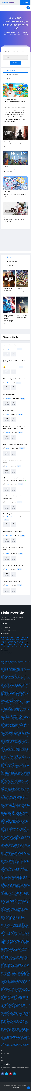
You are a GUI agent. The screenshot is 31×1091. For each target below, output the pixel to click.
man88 (16, 958)
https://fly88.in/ (11, 860)
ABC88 (18, 854)
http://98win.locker (24, 970)
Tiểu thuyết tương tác (17, 219)
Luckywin (8, 782)
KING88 (14, 863)
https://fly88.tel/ (15, 706)
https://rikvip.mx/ (19, 795)
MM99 (14, 882)
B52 (26, 644)
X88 (1, 896)
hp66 (16, 772)
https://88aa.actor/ (11, 707)
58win (20, 738)
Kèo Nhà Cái (26, 816)
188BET (5, 755)
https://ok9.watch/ (18, 749)
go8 (2, 772)
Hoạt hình (9, 221)
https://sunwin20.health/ (14, 907)
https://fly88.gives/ (22, 730)
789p (12, 895)
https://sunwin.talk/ (4, 691)
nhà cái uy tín (14, 663)
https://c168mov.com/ (17, 768)
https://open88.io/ (14, 932)
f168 (24, 712)
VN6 (22, 925)
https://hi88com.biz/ (21, 819)
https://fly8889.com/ (19, 735)
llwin (22, 891)
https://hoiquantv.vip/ (21, 728)
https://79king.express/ (5, 675)
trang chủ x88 (16, 832)
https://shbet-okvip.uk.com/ (6, 866)
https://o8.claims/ (4, 924)
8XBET (14, 795)
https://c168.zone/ (4, 798)
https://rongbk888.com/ (12, 678)
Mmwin (11, 831)
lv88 (15, 880)
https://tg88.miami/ (17, 925)
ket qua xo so (23, 639)
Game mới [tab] (12, 70)
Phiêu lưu (17, 143)
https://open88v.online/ (5, 786)
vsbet (9, 747)
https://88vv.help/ (21, 917)
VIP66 (17, 668)
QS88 (9, 748)
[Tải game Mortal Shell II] (15, 132)
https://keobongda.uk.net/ (6, 931)
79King (16, 716)
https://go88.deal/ (22, 695)
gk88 (9, 781)
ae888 (4, 707)
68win (16, 794)
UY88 (2, 811)
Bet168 (2, 699)
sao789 (20, 733)
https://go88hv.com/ (26, 795)
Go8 (18, 950)
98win (19, 776)
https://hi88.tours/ (4, 856)
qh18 (28, 894)
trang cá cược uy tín (23, 746)
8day (25, 733)
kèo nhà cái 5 (17, 847)
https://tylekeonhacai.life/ (14, 698)
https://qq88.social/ (4, 956)
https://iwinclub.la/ (26, 661)
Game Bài (3, 805)
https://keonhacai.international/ (6, 759)
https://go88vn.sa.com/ (19, 720)
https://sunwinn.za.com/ (13, 711)
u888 (4, 766)
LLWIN (19, 716)
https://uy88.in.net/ (12, 814)
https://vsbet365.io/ (4, 883)
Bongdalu (11, 746)
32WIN (26, 914)
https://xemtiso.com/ (13, 900)
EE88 (19, 727)
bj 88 (23, 812)
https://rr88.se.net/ (20, 682)
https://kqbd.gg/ (18, 874)
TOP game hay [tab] (13, 75)
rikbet (24, 787)
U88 (16, 867)
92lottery (20, 971)
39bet (23, 851)
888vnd (5, 947)
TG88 (28, 802)
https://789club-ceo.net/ (5, 752)
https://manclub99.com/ (5, 701)
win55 (28, 853)
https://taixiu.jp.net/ (12, 741)
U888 (10, 768)
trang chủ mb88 (4, 832)
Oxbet (27, 974)
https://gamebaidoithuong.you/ (6, 719)
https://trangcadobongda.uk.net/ (12, 770)
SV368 (14, 864)
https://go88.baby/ (4, 751)
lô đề (29, 746)
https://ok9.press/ (11, 754)
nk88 (2, 813)
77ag (21, 866)
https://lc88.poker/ (26, 968)
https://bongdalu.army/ (5, 744)
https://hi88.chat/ (4, 754)
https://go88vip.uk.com (5, 960)
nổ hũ (10, 691)
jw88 (7, 968)
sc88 (2, 717)
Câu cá (7, 171)
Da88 (25, 974)
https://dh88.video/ (24, 786)
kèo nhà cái (25, 641)
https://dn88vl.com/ (4, 957)
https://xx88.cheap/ (15, 979)
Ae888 (13, 824)
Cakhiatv (13, 922)
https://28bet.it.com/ (18, 926)
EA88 (4, 818)
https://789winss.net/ (5, 964)
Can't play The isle (8, 410)
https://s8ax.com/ (4, 958)
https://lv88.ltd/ (18, 786)
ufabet (14, 661)
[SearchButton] (28, 7)
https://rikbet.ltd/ (22, 679)
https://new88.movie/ (8, 715)
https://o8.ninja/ (14, 725)
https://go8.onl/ (11, 842)
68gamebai (9, 811)
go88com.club (6, 830)
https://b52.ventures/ (18, 836)
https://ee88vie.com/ (5, 663)
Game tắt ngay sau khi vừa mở (12, 531)
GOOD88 (15, 959)
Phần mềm (22, 448)
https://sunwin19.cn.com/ (6, 688)
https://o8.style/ (4, 735)
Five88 (19, 974)
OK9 (25, 717)
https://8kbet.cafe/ (19, 864)
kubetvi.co (25, 805)
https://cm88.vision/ (18, 708)
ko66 (19, 856)
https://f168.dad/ (25, 768)
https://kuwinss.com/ (5, 919)
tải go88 (19, 641)
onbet (24, 845)
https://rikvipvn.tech (4, 978)
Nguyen (7, 484)
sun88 (13, 973)
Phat (6, 466)
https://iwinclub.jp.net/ (14, 740)
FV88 (14, 822)
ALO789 (20, 719)
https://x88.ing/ (20, 780)
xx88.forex (12, 901)
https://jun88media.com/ (20, 903)
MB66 (13, 669)
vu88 (2, 844)
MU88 (20, 724)
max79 (7, 643)
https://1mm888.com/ (26, 979)
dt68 (4, 695)
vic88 (18, 875)
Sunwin (23, 706)
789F (4, 874)
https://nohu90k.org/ (20, 957)
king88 (2, 906)
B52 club (20, 684)
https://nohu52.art (22, 821)
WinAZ (5, 915)
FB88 (28, 765)
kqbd (28, 646)
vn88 (9, 805)
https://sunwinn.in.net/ (6, 796)
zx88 (24, 946)
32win (11, 890)
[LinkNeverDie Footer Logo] (12, 612)
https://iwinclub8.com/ (5, 871)
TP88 (2, 926)
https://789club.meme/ (8, 904)
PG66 (2, 816)
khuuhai (7, 553)
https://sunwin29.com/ (19, 835)
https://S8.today (23, 860)
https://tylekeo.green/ (19, 718)
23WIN (5, 810)
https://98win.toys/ (11, 885)
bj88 (8, 726)
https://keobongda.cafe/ (6, 708)
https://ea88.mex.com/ (21, 814)
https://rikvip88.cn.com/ (19, 902)
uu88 (12, 708)
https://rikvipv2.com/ (5, 828)
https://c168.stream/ (6, 910)
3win (4, 949)
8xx (28, 677)
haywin (5, 835)
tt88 (18, 771)
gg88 (16, 886)
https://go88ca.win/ (4, 963)
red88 (16, 875)
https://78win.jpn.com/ (25, 922)
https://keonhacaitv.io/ (14, 815)
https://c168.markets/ (14, 762)
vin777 (2, 973)
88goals (3, 684)
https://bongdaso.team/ (15, 743)
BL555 (9, 790)
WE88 (17, 807)
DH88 (16, 942)
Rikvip (20, 646)
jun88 (12, 731)
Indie (11, 171)
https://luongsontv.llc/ (8, 794)
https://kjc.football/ (4, 706)
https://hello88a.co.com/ (5, 804)
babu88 (26, 901)
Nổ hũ (12, 712)
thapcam (22, 834)
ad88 (13, 911)
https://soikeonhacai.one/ (22, 794)
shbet (19, 775)
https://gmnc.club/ (10, 789)
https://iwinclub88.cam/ (19, 896)
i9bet (3, 648)
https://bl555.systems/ (5, 762)
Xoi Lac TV (26, 948)
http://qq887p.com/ (9, 939)
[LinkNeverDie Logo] (7, 2)
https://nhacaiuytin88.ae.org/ (6, 852)
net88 (16, 714)
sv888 (15, 898)
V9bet (23, 699)
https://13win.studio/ (24, 884)
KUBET (21, 960)
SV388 (17, 952)
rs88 (20, 868)
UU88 (2, 781)
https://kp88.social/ (13, 790)
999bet (7, 875)
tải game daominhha (13, 690)
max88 (24, 684)
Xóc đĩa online (21, 683)
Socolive (7, 893)
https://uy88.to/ (9, 882)
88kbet (15, 919)
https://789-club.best (16, 831)
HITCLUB (27, 775)
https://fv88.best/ (18, 948)
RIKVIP (11, 685)
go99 (2, 771)
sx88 (9, 968)
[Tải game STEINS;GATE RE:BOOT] (15, 208)
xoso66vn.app (3, 882)
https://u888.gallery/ (18, 813)
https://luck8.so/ (4, 790)
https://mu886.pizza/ (5, 850)
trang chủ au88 (10, 832)
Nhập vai (22, 143)
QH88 (24, 918)
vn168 (12, 799)
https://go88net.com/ (23, 756)
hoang (7, 349)
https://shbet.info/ (17, 748)
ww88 (21, 783)
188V (18, 860)
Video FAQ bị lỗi (8, 514)
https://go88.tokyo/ (19, 686)
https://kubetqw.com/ (18, 848)
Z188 (17, 750)
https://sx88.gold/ (4, 787)
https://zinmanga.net (9, 661)
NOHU (24, 646)
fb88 (6, 747)
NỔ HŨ (28, 736)
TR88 (28, 899)
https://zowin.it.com (7, 812)
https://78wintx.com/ (20, 736)
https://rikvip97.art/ (16, 680)
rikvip (11, 666)
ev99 (9, 787)
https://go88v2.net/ (4, 854)
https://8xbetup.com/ (5, 980)
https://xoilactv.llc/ (18, 858)
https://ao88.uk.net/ (7, 838)
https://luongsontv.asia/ (14, 980)
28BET (6, 900)
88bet (22, 791)
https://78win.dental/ (14, 962)
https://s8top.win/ (19, 938)
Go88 (19, 676)
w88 (2, 791)
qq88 (21, 808)
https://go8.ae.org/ (20, 886)
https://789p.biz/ (4, 885)
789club (22, 637)
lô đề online (13, 781)
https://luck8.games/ (14, 888)
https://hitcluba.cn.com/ (5, 795)
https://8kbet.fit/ (13, 935)
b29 (15, 738)
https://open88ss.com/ (21, 978)
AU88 (26, 831)
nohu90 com (25, 942)
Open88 (23, 810)
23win (5, 699)
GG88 (8, 690)
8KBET (28, 805)
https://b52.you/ (26, 751)
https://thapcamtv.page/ (23, 980)
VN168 (11, 796)
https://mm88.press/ (5, 687)
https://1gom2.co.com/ (5, 756)
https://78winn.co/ (20, 963)
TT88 (17, 887)
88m (28, 939)
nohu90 (24, 742)
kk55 (10, 892)
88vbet (18, 914)
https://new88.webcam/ (5, 732)
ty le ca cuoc (14, 683)
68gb (27, 770)
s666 (5, 845)
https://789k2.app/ (12, 957)
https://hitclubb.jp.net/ (23, 740)
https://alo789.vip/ (23, 966)
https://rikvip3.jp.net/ (13, 828)
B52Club (27, 742)
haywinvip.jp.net (12, 830)
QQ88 (17, 859)
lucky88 (28, 837)
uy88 (17, 759)
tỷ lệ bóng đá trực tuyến (21, 798)
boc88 (2, 643)
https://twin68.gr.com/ (8, 864)
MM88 (15, 672)
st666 (13, 876)
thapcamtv (21, 671)
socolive (23, 666)
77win (2, 749)
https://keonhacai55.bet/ (5, 666)
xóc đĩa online (5, 800)
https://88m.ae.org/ (11, 840)
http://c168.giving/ (15, 803)
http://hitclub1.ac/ (25, 870)
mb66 (15, 733)
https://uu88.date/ (26, 871)
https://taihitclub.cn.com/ (5, 722)
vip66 (23, 667)
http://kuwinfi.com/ (21, 898)
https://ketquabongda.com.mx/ (6, 780)
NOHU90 (6, 775)
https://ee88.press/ (12, 970)
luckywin (4, 816)
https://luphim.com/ (15, 704)
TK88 (2, 838)
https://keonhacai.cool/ (22, 725)
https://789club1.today (20, 806)
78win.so (20, 726)
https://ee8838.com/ (5, 783)
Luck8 (2, 731)
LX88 (17, 863)
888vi (2, 947)
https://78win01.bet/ (4, 763)
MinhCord (7, 448)
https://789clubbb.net (13, 975)
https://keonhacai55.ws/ (16, 870)
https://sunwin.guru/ (24, 750)
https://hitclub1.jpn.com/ (5, 827)
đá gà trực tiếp (16, 844)
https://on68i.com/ (24, 847)
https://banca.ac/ (6, 717)
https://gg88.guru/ (4, 765)
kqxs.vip (13, 813)
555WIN (2, 946)
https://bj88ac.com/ (4, 826)
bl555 (27, 783)
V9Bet (7, 973)
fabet (14, 747)
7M (19, 941)
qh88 (11, 787)
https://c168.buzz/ (4, 860)
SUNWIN (18, 774)
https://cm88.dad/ (4, 686)
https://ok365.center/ (14, 675)
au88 (4, 771)
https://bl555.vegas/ (12, 981)
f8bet (14, 719)
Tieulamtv (3, 843)
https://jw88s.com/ (19, 895)
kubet (9, 662)
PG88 (27, 698)
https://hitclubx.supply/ (13, 773)
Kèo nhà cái (18, 781)
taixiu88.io (15, 788)
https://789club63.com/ (22, 827)
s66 (22, 854)
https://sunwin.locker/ (5, 672)
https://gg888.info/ (23, 936)
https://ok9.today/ (4, 954)
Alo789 (6, 667)
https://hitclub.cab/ (12, 751)
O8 (16, 778)
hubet (5, 799)
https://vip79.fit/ (11, 676)
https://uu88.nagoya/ (15, 811)
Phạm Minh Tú (8, 535)
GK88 (19, 909)
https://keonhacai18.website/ (6, 728)
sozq (6, 585)
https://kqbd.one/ (22, 744)
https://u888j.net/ (25, 766)
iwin (5, 684)
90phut (27, 762)
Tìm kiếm (15, 63)
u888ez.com (13, 818)
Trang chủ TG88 (4, 962)
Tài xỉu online (5, 896)
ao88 (15, 734)
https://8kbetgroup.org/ (5, 935)
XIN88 (25, 895)
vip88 (10, 973)
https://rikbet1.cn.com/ (17, 757)
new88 (19, 850)
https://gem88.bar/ (4, 676)
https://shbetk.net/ (21, 762)
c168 (25, 736)
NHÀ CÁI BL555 (14, 918)
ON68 (16, 816)
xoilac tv (3, 662)
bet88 (5, 679)
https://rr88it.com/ (23, 703)
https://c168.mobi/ (24, 958)
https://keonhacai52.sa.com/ (14, 982)
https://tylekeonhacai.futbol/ (6, 671)
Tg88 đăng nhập (4, 803)
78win (10, 663)
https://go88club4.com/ (16, 715)
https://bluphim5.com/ (24, 672)
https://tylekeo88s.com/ (15, 846)
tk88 (9, 725)
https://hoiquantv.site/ (5, 730)
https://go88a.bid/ (24, 826)
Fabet (13, 974)
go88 (15, 643)
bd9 (1, 902)
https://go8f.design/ (9, 808)
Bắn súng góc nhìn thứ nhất (16, 169)
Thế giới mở (12, 101)
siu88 (21, 734)
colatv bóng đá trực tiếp (20, 670)
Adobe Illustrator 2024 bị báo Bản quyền (15, 444)
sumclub (2, 775)
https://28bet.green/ (25, 892)
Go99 (13, 802)
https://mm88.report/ (11, 816)
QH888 (22, 868)
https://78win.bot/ (20, 709)
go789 (28, 971)
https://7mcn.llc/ (4, 726)
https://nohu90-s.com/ (5, 907)
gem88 (3, 698)
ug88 (2, 836)
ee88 (7, 799)
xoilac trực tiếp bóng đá (12, 758)
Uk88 (2, 975)
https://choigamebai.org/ (5, 677)
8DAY (25, 973)
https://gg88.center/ (11, 735)
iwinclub (2, 690)
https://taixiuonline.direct (6, 851)
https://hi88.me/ (4, 727)
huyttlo (7, 414)
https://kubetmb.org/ (5, 903)
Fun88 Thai (27, 858)
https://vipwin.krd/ (5, 971)
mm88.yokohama (12, 903)
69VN (22, 940)
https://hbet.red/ (4, 815)
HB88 (11, 942)
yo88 (4, 736)
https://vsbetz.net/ (22, 882)
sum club (8, 639)
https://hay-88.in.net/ (17, 805)
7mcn (18, 683)
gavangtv (14, 674)
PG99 (18, 691)
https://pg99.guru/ (5, 970)
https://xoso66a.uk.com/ (19, 912)
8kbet (2, 644)
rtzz (28, 933)
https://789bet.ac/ (25, 926)
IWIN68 (14, 759)
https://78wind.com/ (25, 724)
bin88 (5, 690)
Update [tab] (10, 79)
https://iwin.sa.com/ (11, 686)
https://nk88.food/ (4, 914)
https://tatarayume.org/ (17, 904)
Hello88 (15, 854)
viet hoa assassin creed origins (12, 581)
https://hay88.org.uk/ (24, 856)
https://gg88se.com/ (5, 839)
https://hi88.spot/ (18, 943)
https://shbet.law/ (4, 723)
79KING (21, 704)
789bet (5, 760)
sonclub (27, 959)
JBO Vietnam (12, 943)
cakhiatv (18, 674)
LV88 (7, 906)
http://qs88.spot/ (4, 916)
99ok (22, 792)
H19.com (5, 880)
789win (17, 685)
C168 (13, 716)
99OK (16, 950)
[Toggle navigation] (2, 7)
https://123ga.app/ (25, 893)
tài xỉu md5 (22, 984)
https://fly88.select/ (4, 725)
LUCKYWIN (11, 964)
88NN (29, 885)
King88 (28, 931)
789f (18, 820)
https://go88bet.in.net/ (5, 831)
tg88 (12, 767)
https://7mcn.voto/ (4, 748)
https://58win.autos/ (5, 797)
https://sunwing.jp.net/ (5, 807)
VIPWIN (16, 885)
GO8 (2, 934)
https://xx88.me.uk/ (21, 675)
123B (11, 803)
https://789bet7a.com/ (5, 824)
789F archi (7, 951)
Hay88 (21, 778)
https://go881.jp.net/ (21, 711)
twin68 (2, 810)
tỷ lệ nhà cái (11, 784)
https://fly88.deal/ (25, 749)
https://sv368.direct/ (16, 662)
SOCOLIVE (7, 648)
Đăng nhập (25, 2)
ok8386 (20, 815)
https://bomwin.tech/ (6, 680)
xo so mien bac (15, 639)
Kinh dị (10, 219)
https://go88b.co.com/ (21, 741)
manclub (22, 714)
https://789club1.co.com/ (5, 742)
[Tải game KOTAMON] (15, 183)
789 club (2, 822)
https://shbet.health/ (14, 792)
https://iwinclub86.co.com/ (15, 742)
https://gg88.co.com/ (26, 696)
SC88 (7, 749)
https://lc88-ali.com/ (14, 823)
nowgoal (21, 676)
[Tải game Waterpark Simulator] (15, 90)
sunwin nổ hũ (18, 834)
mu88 (29, 771)
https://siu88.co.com (23, 885)
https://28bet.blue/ (13, 709)
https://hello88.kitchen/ (19, 755)
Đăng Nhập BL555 (16, 947)
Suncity (12, 956)
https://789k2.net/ (4, 901)
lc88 (17, 880)
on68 (11, 834)
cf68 (22, 852)
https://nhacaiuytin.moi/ (14, 744)
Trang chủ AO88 (18, 964)
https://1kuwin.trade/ (12, 853)
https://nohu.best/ (4, 887)
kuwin (18, 778)
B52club (20, 732)
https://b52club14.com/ (16, 861)
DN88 (27, 796)
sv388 (11, 662)
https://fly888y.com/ (20, 830)
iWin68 (25, 830)
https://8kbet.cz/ (25, 934)
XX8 (9, 845)
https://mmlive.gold (26, 772)
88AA (13, 879)
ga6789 (18, 734)
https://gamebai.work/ (14, 717)
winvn (11, 824)
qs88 (14, 782)
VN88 (8, 637)
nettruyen (3, 661)
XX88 (10, 672)
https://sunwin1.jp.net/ (16, 829)
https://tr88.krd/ (12, 971)
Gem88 (22, 974)
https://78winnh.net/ (22, 668)
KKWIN (23, 914)
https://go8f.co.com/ (9, 949)
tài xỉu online (21, 702)
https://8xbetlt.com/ (25, 757)
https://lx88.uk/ (4, 943)
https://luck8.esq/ (6, 888)
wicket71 (20, 901)
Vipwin (16, 822)
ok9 (11, 677)
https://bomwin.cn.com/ (14, 756)
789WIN (17, 868)
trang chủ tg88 (22, 832)
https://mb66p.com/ (4, 668)
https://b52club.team (8, 739)
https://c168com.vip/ (4, 917)
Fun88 (6, 662)
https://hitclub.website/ (15, 679)
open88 (7, 692)
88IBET (25, 780)
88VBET (19, 946)
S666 (4, 836)
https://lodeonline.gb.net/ (5, 712)
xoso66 (27, 664)
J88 (26, 791)
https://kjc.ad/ (13, 899)
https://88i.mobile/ (4, 840)
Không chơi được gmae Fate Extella (14, 565)
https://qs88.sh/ (14, 931)
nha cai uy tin (8, 683)
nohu (12, 637)
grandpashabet (22, 839)
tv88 (19, 869)
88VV (11, 805)
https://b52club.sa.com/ (25, 687)
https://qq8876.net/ (4, 776)
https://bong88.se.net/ (5, 746)
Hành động (6, 143)
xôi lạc (9, 667)
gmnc (18, 765)
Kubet (2, 812)
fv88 (22, 946)
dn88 (4, 808)
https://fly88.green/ (13, 727)
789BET (17, 719)
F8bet (3, 739)
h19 (16, 694)
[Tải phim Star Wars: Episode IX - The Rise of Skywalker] (9, 305)
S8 (15, 782)
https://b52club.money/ (20, 707)
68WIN (6, 818)
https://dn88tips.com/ (5, 920)
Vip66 (25, 667)
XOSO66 (25, 854)
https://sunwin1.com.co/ (16, 826)
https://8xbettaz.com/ (8, 802)
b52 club (17, 637)
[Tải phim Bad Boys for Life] (9, 278)
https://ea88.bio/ (10, 760)
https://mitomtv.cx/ (24, 867)
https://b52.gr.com (4, 972)
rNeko (7, 382)
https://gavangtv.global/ (5, 867)
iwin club (13, 728)
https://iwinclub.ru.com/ (5, 685)
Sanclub (25, 715)
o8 (10, 726)
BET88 (5, 848)
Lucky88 (13, 909)
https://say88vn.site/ (11, 835)
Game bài (14, 724)
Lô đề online (14, 736)
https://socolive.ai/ (24, 869)
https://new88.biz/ (22, 698)
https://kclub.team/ (4, 682)
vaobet (19, 694)
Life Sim (6, 101)
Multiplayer (24, 84)
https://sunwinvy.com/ (5, 948)
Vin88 (28, 822)
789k (18, 784)
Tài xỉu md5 (17, 930)
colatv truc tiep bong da (8, 670)
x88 (24, 735)
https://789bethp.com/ (18, 767)
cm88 (2, 715)
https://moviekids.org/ (9, 774)
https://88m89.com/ (13, 960)
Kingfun (22, 816)
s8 (28, 832)
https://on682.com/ (4, 853)
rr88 (26, 734)
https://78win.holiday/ (14, 924)
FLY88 (27, 693)
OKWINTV (21, 875)
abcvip (7, 936)
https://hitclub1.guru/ (9, 836)
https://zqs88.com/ (17, 923)
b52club (5, 703)
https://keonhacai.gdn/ (15, 688)
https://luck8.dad (20, 796)
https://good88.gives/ (5, 819)
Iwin (15, 699)
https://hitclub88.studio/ (5, 823)
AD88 (11, 845)
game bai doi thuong (16, 954)
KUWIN (22, 861)
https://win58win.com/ (5, 950)
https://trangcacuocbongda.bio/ (7, 750)
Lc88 (14, 780)
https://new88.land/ (5, 872)
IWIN (19, 664)
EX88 (23, 878)
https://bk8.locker (4, 955)
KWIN (27, 900)
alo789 (6, 847)
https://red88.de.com (5, 891)
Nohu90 (28, 714)
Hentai (18, 194)
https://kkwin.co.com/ (13, 820)
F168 (3, 718)
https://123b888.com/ (13, 783)
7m (24, 676)
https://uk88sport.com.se (13, 891)
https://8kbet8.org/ (22, 723)
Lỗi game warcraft (9, 394)
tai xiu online (21, 782)
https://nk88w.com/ (9, 898)
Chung (21, 367)
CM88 (7, 707)
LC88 (4, 781)
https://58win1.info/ (14, 869)
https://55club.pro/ (10, 810)
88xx (7, 771)
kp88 (14, 949)
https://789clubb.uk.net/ (5, 740)
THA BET (25, 954)
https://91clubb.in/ (23, 802)
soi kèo (27, 674)
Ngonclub (21, 712)
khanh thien (8, 398)
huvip (2, 898)
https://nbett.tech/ (7, 966)
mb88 (21, 771)
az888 (27, 835)
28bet (5, 820)
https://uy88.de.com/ (7, 791)
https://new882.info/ (13, 872)
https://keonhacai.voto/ (15, 696)
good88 (5, 909)
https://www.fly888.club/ (18, 710)
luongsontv (3, 674)
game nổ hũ (16, 766)
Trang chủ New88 (4, 967)
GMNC (25, 714)
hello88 (15, 893)
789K (9, 933)
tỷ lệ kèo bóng (16, 973)
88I (7, 758)
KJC (27, 677)
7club (5, 973)
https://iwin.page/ (19, 751)
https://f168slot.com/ (13, 692)
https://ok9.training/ (24, 909)
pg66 (10, 893)
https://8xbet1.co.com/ (21, 862)
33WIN (9, 775)
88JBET (12, 925)
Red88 (16, 974)
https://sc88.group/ (24, 694)
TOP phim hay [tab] (12, 261)
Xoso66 (10, 669)
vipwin (3, 837)
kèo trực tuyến (6, 784)
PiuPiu (7, 502)
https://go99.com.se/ (12, 887)
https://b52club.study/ (20, 760)
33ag (2, 884)
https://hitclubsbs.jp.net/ (5, 696)
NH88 (20, 952)
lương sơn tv (4, 806)
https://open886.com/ (22, 692)
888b (21, 893)
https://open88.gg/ (15, 944)
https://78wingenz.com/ (5, 764)
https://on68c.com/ (24, 850)
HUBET (22, 880)
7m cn (12, 972)
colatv (3, 670)
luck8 (12, 772)
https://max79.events (24, 976)
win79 (21, 699)
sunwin (22, 662)
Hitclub (15, 691)
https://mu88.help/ (4, 711)
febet (9, 936)
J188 (25, 812)
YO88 (25, 975)
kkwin (2, 899)
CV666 (8, 965)
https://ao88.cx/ (22, 842)
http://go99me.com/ (4, 869)
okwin (21, 919)
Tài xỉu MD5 (9, 684)
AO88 (19, 750)
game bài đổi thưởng (12, 806)
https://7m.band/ (23, 743)
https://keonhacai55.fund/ (6, 779)
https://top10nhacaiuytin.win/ (20, 677)
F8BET (6, 846)
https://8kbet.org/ (7, 700)
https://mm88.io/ (4, 678)
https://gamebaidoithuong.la (23, 773)
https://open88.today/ (5, 693)
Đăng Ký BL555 (24, 944)
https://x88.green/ (14, 775)
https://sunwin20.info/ (5, 890)
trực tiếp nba (23, 674)
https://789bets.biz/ (16, 764)
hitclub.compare (9, 837)
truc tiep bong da (19, 661)
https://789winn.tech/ (13, 920)
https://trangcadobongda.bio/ (6, 724)
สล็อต (11, 704)
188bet (19, 983)
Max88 (26, 707)
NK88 (9, 771)
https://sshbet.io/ (14, 722)
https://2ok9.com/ (26, 716)
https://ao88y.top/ (18, 965)
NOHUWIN (22, 973)
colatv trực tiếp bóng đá (25, 669)
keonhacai (22, 788)
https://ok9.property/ (15, 726)
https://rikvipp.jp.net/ (5, 741)
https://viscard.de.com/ (5, 878)
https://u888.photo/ (9, 766)
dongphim (3, 637)
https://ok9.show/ (11, 800)
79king (6, 718)
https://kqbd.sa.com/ (5, 982)
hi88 (5, 959)
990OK (28, 978)
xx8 (11, 911)
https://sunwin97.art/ (24, 680)
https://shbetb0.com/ (15, 723)
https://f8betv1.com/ (25, 951)
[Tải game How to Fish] (15, 158)
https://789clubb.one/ (24, 688)
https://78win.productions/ (15, 910)
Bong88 (20, 706)
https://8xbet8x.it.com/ (5, 863)
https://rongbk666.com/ (21, 678)
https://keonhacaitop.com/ (16, 700)
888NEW (24, 778)
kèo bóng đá (24, 943)
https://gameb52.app (14, 804)
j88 (10, 819)
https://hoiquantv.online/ (14, 730)
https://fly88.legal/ (4, 778)
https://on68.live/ (4, 892)
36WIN (9, 856)
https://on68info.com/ (15, 866)
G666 (25, 872)
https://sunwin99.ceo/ (15, 695)
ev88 (2, 736)
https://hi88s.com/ (21, 693)
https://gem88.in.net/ (13, 871)
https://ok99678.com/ (24, 748)
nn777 (5, 694)
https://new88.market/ (5, 709)
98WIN (7, 877)
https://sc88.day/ (26, 754)
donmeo (7, 432)
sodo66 (22, 824)
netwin (10, 965)
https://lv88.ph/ (23, 927)
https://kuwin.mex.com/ (12, 927)
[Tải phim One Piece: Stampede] (22, 278)
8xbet (15, 807)
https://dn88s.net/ (4, 842)
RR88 (17, 671)
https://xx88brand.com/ (16, 687)
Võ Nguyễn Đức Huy (10, 516)
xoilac (24, 671)
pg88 (26, 941)
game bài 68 (24, 971)
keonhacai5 (27, 981)
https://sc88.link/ (25, 815)
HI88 (23, 955)
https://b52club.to (22, 770)
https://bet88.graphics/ (5, 716)
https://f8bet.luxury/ (12, 978)
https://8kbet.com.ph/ (22, 863)
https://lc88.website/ (13, 839)
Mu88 (2, 976)
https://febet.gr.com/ (10, 641)
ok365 (23, 872)
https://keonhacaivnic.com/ (6, 788)
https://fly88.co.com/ (5, 768)
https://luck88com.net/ (5, 944)
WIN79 (28, 975)
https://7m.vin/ (27, 804)
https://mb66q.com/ (4, 669)
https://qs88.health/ (13, 877)
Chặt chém (12, 143)
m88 (25, 853)
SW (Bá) (7, 367)
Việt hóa (25, 86)
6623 (16, 976)
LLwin (9, 815)
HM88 (21, 810)
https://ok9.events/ (10, 734)
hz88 (13, 794)
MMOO (18, 810)
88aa (7, 861)
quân (6, 569)
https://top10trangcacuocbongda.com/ (8, 720)
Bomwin (11, 701)
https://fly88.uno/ (12, 694)
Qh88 (9, 803)
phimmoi (5, 928)
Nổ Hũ (26, 886)
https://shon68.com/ (4, 983)
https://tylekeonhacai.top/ (24, 739)
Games (19, 349)
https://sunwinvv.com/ (17, 812)
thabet (11, 643)
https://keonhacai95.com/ (18, 701)
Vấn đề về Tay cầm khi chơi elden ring (14, 379)
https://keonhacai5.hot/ (21, 828)
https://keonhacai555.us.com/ (6, 870)
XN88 (21, 906)
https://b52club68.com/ (5, 757)
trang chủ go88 (23, 837)
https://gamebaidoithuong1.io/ (6, 829)
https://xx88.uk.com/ (21, 838)
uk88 (11, 747)
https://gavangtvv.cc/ (5, 862)
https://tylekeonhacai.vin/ (5, 743)
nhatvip (28, 836)
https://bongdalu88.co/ (5, 714)
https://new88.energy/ (24, 877)
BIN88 (16, 676)
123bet (14, 837)
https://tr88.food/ (6, 902)
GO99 (27, 781)
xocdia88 (14, 796)
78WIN (18, 876)
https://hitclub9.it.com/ (25, 807)
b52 (12, 671)
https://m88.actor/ (6, 821)
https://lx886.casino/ (11, 916)
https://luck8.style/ (16, 884)
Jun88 (2, 692)
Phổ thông (7, 104)
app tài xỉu (3, 747)
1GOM (12, 684)
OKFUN (8, 925)
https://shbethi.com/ (21, 722)
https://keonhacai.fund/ (17, 667)
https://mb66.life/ (17, 669)
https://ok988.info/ (7, 731)
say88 (27, 819)
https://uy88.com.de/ (5, 814)
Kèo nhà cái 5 (27, 683)
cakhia (2, 760)
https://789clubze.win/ (5, 704)
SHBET (10, 682)
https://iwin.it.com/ (13, 827)
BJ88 (15, 911)
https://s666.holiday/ (9, 844)
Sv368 (13, 693)
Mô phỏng (17, 101)
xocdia (3, 641)
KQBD (12, 936)
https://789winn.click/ (5, 918)
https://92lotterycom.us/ (15, 763)
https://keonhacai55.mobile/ (24, 752)
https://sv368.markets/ (5, 894)
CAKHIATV (5, 855)
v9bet (11, 667)
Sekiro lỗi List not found (10, 345)
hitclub (14, 666)
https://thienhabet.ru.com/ (8, 710)
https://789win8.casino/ (13, 776)
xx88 (15, 671)
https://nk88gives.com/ (15, 966)
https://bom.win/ (17, 712)
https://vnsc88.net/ (4, 767)
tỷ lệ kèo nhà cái (10, 646)
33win (27, 712)
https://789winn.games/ (11, 938)
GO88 (2, 695)
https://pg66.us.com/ (23, 691)
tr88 (5, 837)
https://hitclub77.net (19, 644)
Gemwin (11, 752)
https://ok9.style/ (15, 894)
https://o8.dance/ (24, 923)
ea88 (2, 968)
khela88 (23, 901)
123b (6, 772)
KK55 (10, 763)
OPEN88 (16, 693)
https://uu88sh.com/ (22, 908)
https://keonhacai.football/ (12, 664)
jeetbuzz (16, 901)
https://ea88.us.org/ (13, 878)
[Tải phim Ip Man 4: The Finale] (22, 305)
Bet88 (2, 694)
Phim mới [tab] (11, 257)
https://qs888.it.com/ (5, 912)
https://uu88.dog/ (4, 908)
